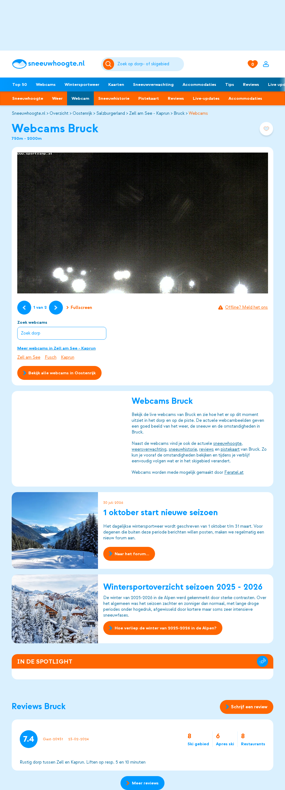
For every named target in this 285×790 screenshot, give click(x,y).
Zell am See (28, 357)
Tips (229, 84)
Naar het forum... (132, 554)
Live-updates (206, 98)
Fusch (50, 357)
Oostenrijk (82, 113)
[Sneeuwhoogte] (53, 64)
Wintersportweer (82, 84)
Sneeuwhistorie (113, 98)
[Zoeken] (149, 64)
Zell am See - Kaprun (149, 113)
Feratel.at (234, 472)
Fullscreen (81, 307)
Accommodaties (199, 84)
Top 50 (19, 84)
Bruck (179, 113)
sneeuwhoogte (227, 443)
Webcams (46, 84)
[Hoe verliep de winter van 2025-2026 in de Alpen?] (55, 608)
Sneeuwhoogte (27, 98)
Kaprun (67, 357)
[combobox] (149, 64)
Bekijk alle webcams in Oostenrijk (62, 373)
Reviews (251, 84)
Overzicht (59, 113)
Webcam (80, 98)
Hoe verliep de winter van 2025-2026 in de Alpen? (166, 628)
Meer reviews (145, 783)
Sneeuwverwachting (153, 84)
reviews (206, 449)
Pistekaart (148, 98)
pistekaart (230, 449)
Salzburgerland (110, 113)
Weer (57, 98)
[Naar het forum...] (55, 530)
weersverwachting (149, 449)
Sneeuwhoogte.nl (28, 113)
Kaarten (116, 84)
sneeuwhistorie (183, 449)
